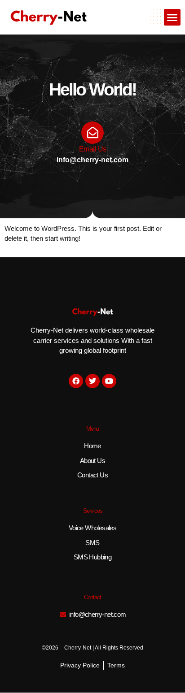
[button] (172, 17)
